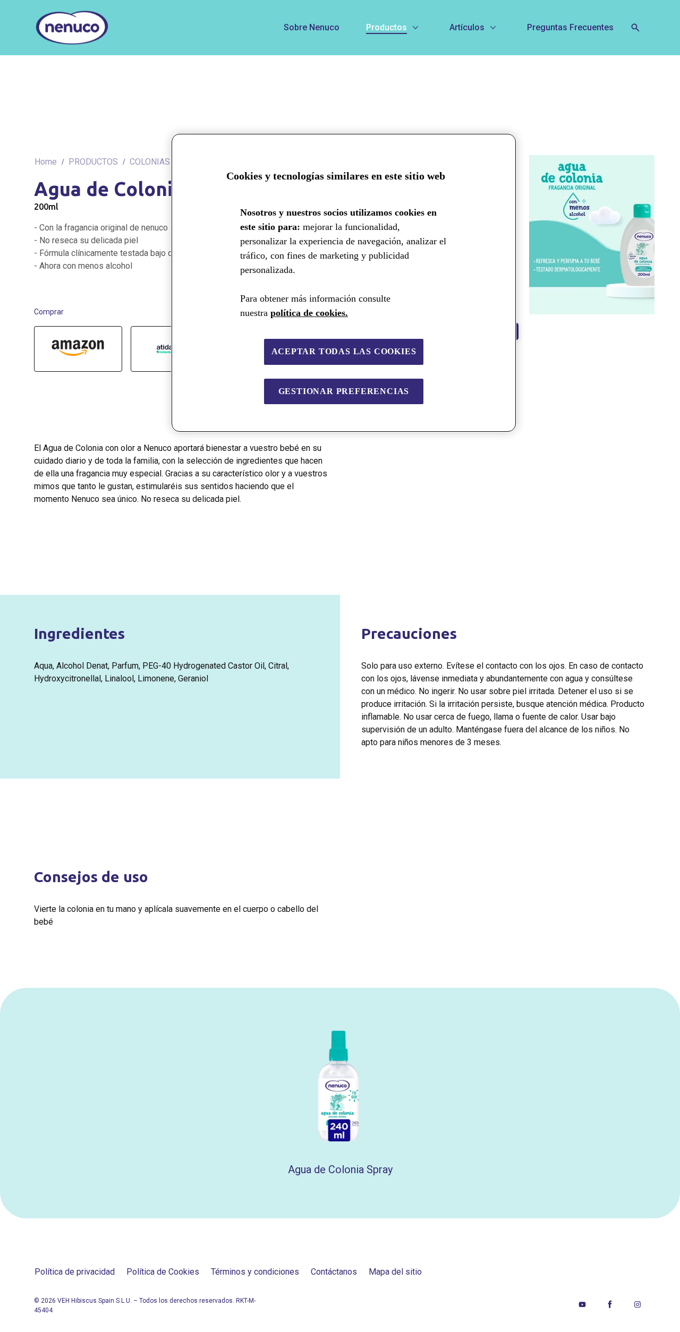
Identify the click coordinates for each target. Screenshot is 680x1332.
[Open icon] (635, 27)
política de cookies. (309, 313)
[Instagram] (637, 1304)
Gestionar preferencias (344, 391)
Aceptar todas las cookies (343, 351)
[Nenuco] (111, 27)
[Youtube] (582, 1304)
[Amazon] (78, 349)
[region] (343, 282)
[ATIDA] (165, 349)
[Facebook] (609, 1304)
